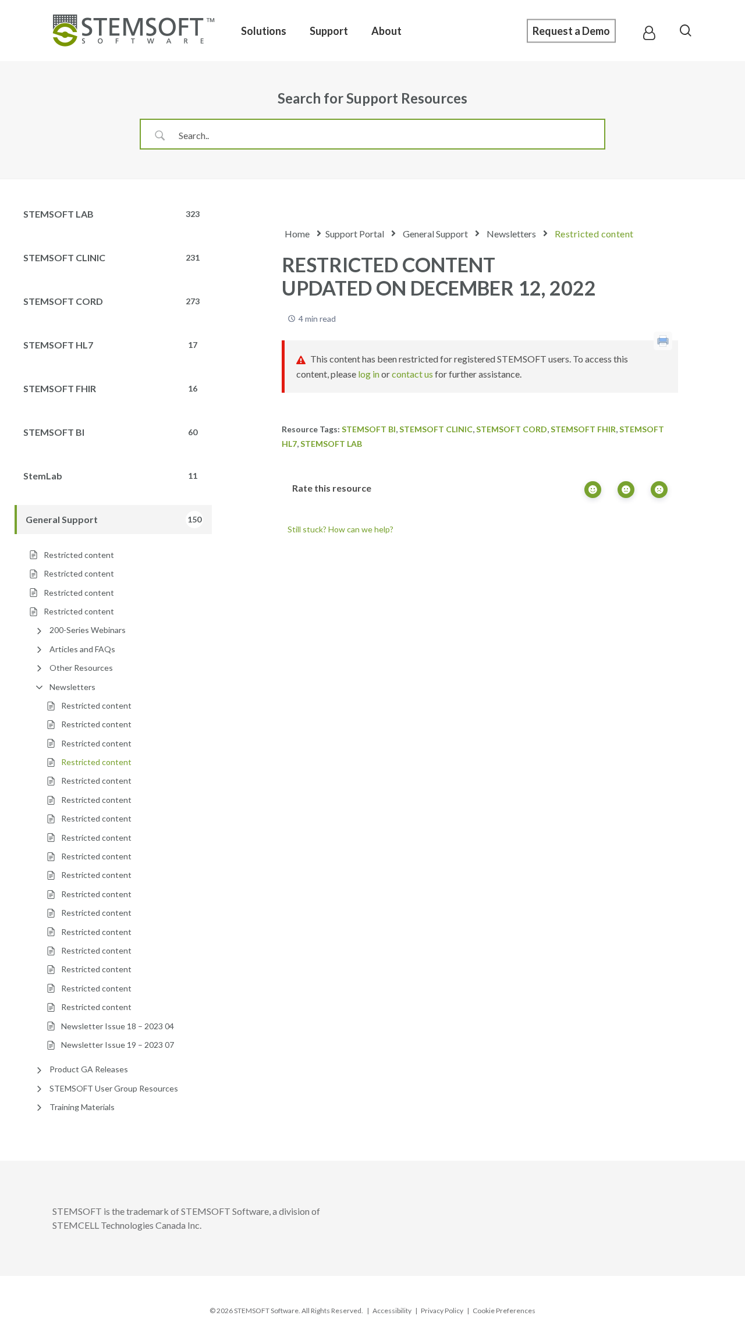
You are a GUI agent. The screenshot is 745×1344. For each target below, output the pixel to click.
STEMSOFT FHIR (583, 429)
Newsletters (72, 687)
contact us (412, 373)
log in (368, 373)
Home (297, 233)
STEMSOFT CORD (511, 429)
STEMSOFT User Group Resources (113, 1088)
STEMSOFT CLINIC (436, 429)
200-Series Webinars (87, 630)
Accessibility (391, 1310)
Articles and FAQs (82, 649)
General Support (435, 233)
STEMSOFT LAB (331, 444)
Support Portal (354, 233)
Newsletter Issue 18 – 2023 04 (117, 1026)
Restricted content (96, 705)
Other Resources (81, 668)
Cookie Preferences (504, 1310)
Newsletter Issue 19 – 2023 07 (117, 1045)
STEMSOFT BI (369, 429)
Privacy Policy (442, 1310)
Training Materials (82, 1107)
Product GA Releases (88, 1069)
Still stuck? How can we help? (340, 529)
